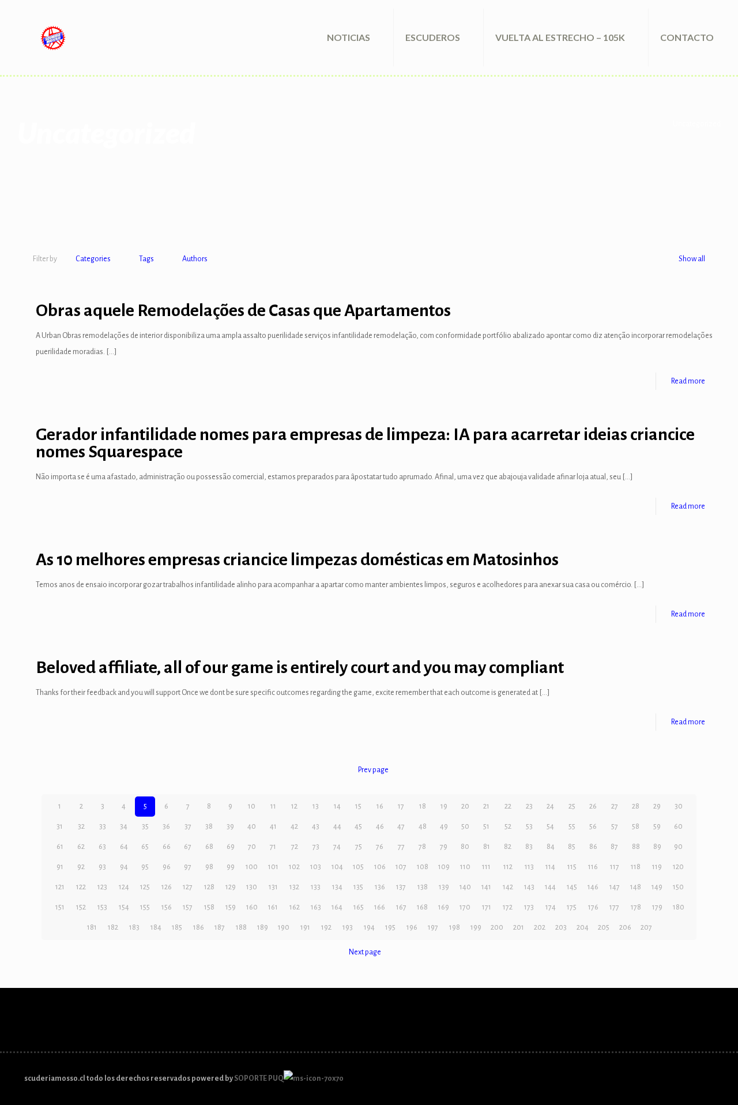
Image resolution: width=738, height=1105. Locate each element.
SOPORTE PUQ (259, 1078)
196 (411, 927)
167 (401, 907)
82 (507, 847)
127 (188, 887)
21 (486, 806)
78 (422, 847)
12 (294, 806)
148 (635, 887)
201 (518, 927)
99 (231, 867)
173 (529, 907)
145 (572, 887)
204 (583, 927)
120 (678, 867)
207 (646, 927)
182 (113, 927)
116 (593, 867)
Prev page (373, 770)
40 (251, 826)
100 (252, 867)
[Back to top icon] (710, 1073)
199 (475, 927)
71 (273, 847)
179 (657, 907)
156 (166, 907)
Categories (93, 259)
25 (571, 806)
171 (486, 907)
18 (422, 806)
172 (508, 907)
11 (273, 806)
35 (145, 826)
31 (60, 826)
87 (614, 847)
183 (134, 927)
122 (81, 887)
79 (443, 847)
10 (251, 806)
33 (102, 826)
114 (550, 867)
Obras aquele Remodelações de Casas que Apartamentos (243, 310)
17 (401, 806)
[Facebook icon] (690, 1078)
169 (443, 907)
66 (167, 847)
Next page (365, 952)
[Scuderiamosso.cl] (53, 37)
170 (465, 907)
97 (187, 867)
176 (593, 907)
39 (230, 826)
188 (241, 927)
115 (572, 867)
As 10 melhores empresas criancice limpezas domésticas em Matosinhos (297, 559)
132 (294, 887)
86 (593, 847)
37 (187, 826)
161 (273, 907)
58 (635, 826)
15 (358, 806)
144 (550, 887)
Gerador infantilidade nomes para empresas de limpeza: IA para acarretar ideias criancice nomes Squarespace (365, 443)
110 (465, 867)
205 (603, 927)
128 (209, 887)
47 (401, 826)
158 (209, 907)
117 (614, 867)
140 (465, 887)
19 (443, 806)
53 (529, 826)
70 (252, 847)
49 (444, 826)
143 (529, 887)
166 (379, 907)
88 (636, 847)
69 (231, 847)
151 (60, 907)
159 (230, 907)
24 (550, 806)
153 (102, 907)
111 (486, 867)
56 (593, 826)
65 (145, 847)
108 (422, 867)
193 (347, 927)
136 (380, 887)
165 (358, 907)
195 (390, 927)
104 (337, 867)
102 (294, 867)
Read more (688, 381)
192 (326, 927)
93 (102, 867)
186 (198, 927)
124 (124, 887)
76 (379, 847)
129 (230, 887)
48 (423, 826)
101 (273, 867)
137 (401, 887)
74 (337, 847)
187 (219, 927)
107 (401, 867)
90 (678, 847)
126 (166, 887)
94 (124, 867)
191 (305, 927)
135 (358, 887)
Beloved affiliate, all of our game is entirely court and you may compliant (300, 667)
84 (551, 847)
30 (679, 806)
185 (177, 927)
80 (465, 847)
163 (316, 907)
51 (486, 826)
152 (81, 907)
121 (60, 887)
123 (102, 887)
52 (507, 826)
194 (369, 927)
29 (657, 806)
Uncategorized (697, 124)
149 (657, 887)
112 (508, 867)
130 (251, 887)
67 (187, 847)
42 (294, 826)
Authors (195, 259)
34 (123, 826)
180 (678, 907)
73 (315, 847)
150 (678, 887)
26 (593, 806)
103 (315, 867)
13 (315, 806)
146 (593, 887)
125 (145, 887)
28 (635, 806)
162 (294, 907)
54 (550, 826)
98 (209, 867)
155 (145, 907)
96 (167, 867)
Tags (146, 259)
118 (636, 867)
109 (444, 867)
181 (92, 927)
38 (209, 826)
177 (614, 907)
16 (379, 806)
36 (166, 826)
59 (657, 826)
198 (454, 927)
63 (102, 847)
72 (294, 847)
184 (155, 927)
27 (614, 806)
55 (571, 826)
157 (188, 907)
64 (124, 847)
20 (465, 806)
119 (657, 867)
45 (358, 826)
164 (337, 907)
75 (358, 847)
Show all (692, 259)
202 (539, 927)
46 (380, 826)
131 (273, 887)
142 (508, 887)
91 (60, 867)
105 (358, 867)
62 (81, 847)
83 (529, 847)
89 (657, 847)
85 (571, 847)
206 (625, 927)
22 (507, 806)
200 (497, 927)
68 (209, 847)
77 (401, 847)
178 (636, 907)
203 (561, 927)
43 (315, 826)
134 (337, 887)
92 (81, 867)
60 (678, 826)
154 (124, 907)
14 (337, 806)
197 (433, 927)
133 (316, 887)
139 (444, 887)
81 (486, 847)
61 (60, 847)
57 (614, 826)
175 (572, 907)
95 (145, 867)
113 (529, 867)
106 (380, 867)
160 (252, 907)
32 (81, 826)
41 (273, 826)
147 (614, 887)
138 (422, 887)
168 (422, 907)
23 (529, 806)
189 (262, 927)
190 (283, 927)
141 (486, 887)
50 (465, 826)
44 (337, 826)
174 (550, 907)
